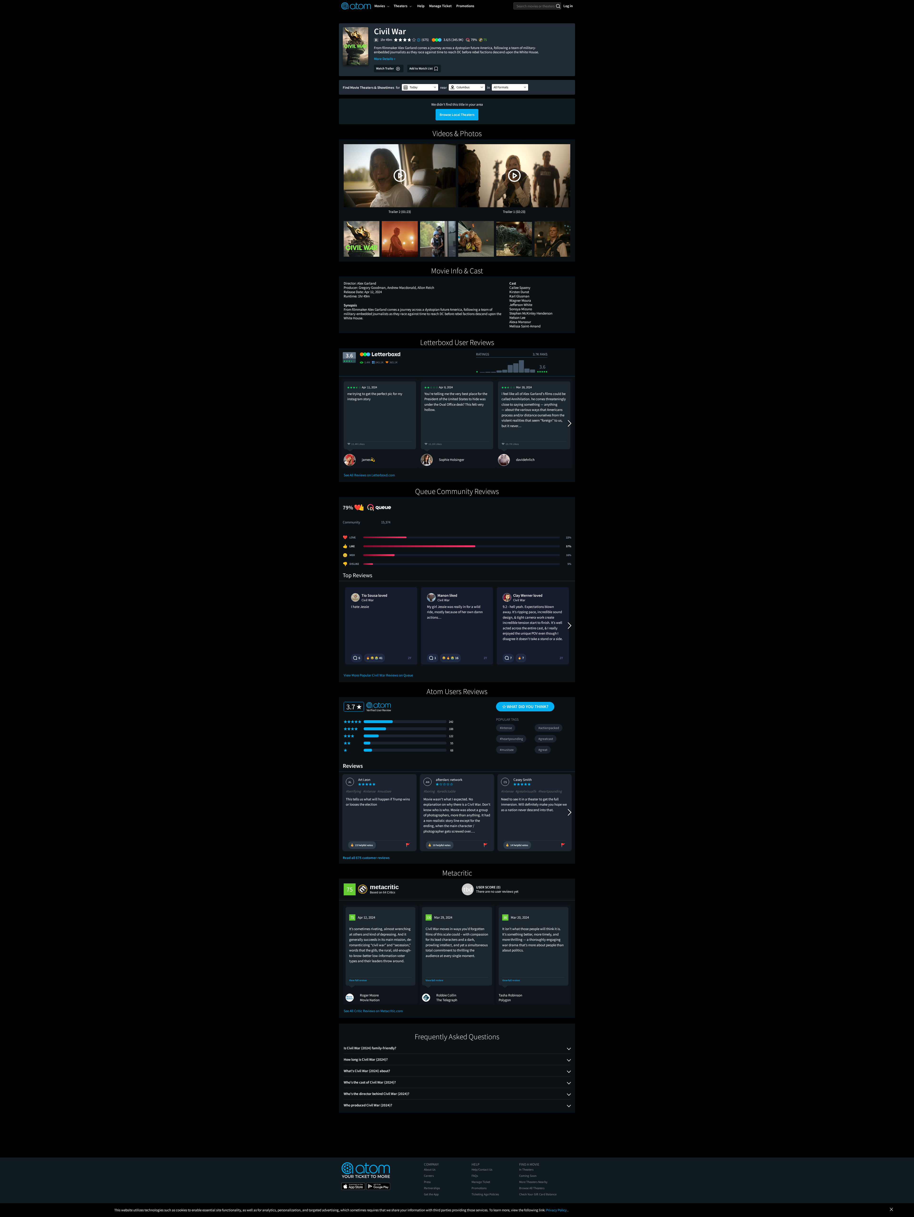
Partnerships (432, 1188)
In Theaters (526, 1170)
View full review (358, 980)
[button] (420, 87)
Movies (379, 6)
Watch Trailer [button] (385, 68)
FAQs (475, 1176)
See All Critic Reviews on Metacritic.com (373, 1011)
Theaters (400, 6)
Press (427, 1182)
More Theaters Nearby (533, 1182)
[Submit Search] (558, 6)
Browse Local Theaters (457, 114)
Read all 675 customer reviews (366, 858)
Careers (429, 1176)
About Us (429, 1170)
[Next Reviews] (569, 423)
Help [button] (420, 6)
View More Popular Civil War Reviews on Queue (378, 675)
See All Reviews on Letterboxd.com (369, 475)
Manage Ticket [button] (440, 6)
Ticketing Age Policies (485, 1194)
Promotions (479, 1188)
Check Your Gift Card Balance (537, 1194)
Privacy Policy (556, 1210)
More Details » (384, 58)
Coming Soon (527, 1176)
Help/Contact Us (482, 1170)
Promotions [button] (465, 6)
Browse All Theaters (531, 1188)
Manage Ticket (481, 1182)
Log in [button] (568, 6)
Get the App (431, 1194)
